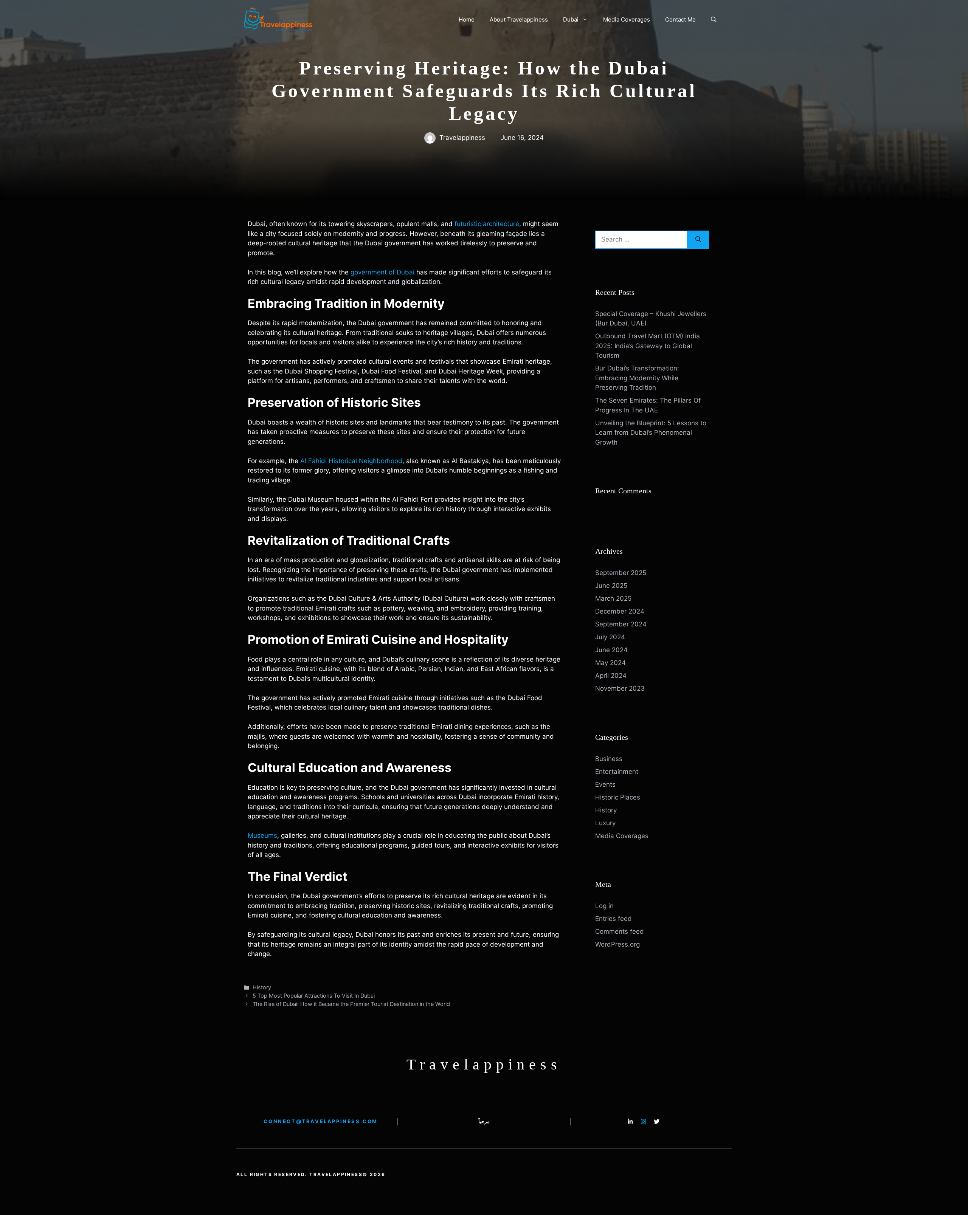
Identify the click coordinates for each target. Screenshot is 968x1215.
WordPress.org (617, 944)
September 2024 (621, 624)
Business (608, 758)
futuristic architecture (487, 224)
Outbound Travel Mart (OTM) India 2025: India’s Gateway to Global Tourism (647, 345)
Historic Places (617, 797)
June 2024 (611, 650)
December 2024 (619, 611)
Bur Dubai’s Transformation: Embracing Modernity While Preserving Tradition (637, 377)
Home (467, 19)
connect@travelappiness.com (321, 1121)
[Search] (698, 240)
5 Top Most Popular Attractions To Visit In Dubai (314, 995)
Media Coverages (626, 19)
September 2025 (620, 573)
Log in (604, 906)
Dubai (571, 19)
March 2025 (613, 598)
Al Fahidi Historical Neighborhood (351, 461)
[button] (713, 19)
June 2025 (611, 585)
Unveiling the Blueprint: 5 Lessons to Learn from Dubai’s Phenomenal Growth (650, 432)
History (262, 987)
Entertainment (616, 771)
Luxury (605, 823)
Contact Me (680, 19)
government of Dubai (382, 272)
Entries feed (613, 918)
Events (605, 784)
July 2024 (610, 637)
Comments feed (619, 931)
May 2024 (610, 662)
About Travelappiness (519, 19)
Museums (262, 835)
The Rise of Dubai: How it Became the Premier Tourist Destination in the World (351, 1004)
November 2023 (620, 688)
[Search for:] (641, 240)
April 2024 (611, 675)
